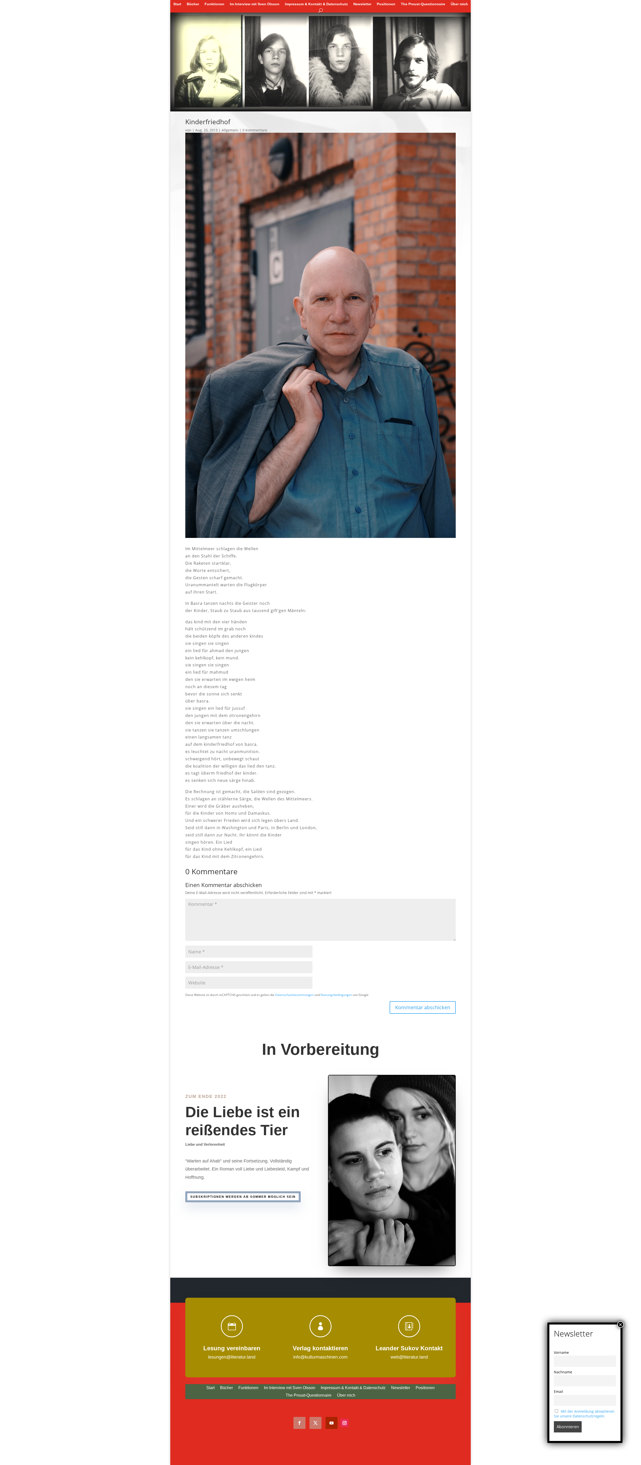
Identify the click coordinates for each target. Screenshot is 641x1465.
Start (177, 4)
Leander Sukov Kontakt (409, 1348)
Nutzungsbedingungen (336, 995)
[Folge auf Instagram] (345, 1423)
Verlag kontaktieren (320, 1348)
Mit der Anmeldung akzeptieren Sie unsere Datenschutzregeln (584, 1413)
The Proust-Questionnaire (423, 4)
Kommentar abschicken (422, 1007)
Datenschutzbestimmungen (294, 995)
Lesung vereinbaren (231, 1348)
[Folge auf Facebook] (299, 1423)
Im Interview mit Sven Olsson (254, 4)
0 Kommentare (254, 130)
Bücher (193, 4)
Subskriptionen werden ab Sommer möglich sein (243, 1197)
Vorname (561, 1352)
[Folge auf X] (315, 1423)
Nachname (563, 1372)
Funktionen (214, 4)
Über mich (459, 4)
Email (558, 1391)
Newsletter (362, 4)
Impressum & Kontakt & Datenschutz (316, 4)
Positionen (386, 4)
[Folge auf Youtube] (332, 1423)
